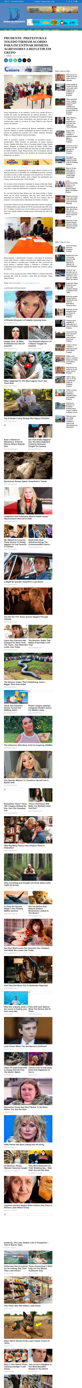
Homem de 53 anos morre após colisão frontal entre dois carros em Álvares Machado (72, 199)
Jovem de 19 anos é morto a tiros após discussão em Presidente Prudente (72, 149)
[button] (74, 30)
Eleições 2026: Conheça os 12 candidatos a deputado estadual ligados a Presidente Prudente (71, 136)
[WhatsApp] (15, 60)
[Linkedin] (20, 60)
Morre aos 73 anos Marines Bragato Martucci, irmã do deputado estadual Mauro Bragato (71, 224)
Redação (9, 56)
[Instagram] (69, 1)
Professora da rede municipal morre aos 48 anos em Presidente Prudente (71, 313)
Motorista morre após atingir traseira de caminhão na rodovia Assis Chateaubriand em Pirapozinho (72, 421)
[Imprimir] (29, 60)
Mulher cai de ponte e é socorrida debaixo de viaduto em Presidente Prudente (72, 359)
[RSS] (71, 1)
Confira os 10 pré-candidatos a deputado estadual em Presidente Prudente (71, 348)
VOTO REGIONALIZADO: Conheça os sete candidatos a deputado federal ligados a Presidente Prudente (72, 187)
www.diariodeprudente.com (31, 283)
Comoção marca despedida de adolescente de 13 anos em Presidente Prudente (72, 324)
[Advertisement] (67, 46)
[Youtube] (76, 1)
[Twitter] (74, 1)
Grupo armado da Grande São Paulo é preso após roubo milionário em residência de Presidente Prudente (72, 90)
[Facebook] (67, 1)
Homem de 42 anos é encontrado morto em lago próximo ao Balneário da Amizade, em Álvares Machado (72, 261)
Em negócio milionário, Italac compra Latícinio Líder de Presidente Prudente (72, 160)
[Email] (24, 60)
